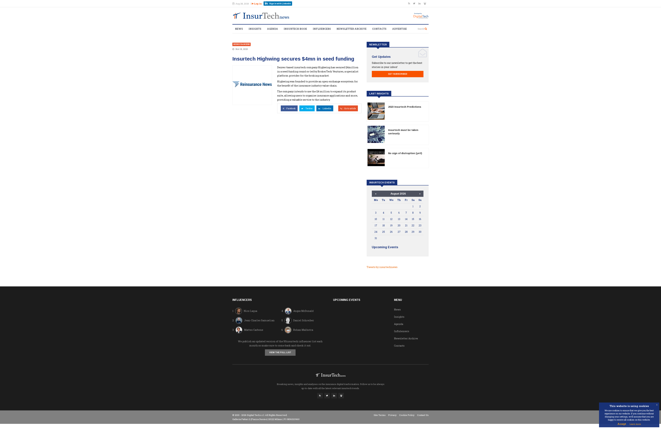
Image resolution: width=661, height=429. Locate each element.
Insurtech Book (295, 28)
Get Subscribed (397, 74)
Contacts (379, 28)
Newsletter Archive (351, 28)
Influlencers (401, 331)
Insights (255, 28)
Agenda (272, 28)
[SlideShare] (425, 3)
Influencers (322, 28)
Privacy (392, 415)
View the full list (280, 352)
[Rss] (409, 3)
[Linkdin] (419, 3)
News (239, 28)
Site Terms (380, 415)
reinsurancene (241, 44)
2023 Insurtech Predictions (404, 106)
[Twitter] (414, 3)
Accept (621, 424)
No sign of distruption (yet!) (405, 153)
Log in (258, 3)
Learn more (635, 424)
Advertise (399, 28)
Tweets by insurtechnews (382, 267)
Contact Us (423, 415)
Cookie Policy (407, 415)
